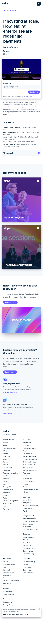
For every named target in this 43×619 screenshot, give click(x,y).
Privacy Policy (28, 96)
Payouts (6, 495)
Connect (6, 462)
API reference (28, 540)
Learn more (7, 413)
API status (26, 543)
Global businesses (29, 462)
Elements (6, 470)
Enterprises (27, 442)
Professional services (30, 505)
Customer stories (9, 564)
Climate (5, 459)
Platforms (26, 473)
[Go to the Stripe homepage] (5, 431)
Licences (6, 586)
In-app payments (29, 465)
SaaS (25, 476)
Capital (5, 454)
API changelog (28, 545)
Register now (9, 302)
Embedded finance (29, 456)
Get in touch (9, 372)
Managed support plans (11, 605)
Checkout (6, 456)
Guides (5, 562)
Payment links (8, 490)
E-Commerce (27, 454)
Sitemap (6, 589)
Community (7, 570)
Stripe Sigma (7, 503)
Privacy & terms (8, 578)
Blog (4, 567)
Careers (26, 564)
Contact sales (28, 573)
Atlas (5, 445)
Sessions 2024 (9, 10)
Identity (6, 476)
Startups (26, 445)
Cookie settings (8, 591)
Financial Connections (10, 473)
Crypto (5, 465)
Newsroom (27, 567)
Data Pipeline (7, 467)
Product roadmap (29, 562)
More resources (8, 594)
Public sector (27, 508)
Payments (6, 492)
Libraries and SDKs (29, 548)
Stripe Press (27, 570)
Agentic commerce (29, 448)
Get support (7, 602)
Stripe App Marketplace (31, 521)
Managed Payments (10, 487)
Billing (5, 451)
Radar (5, 498)
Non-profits (27, 503)
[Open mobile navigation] (39, 4)
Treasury (6, 512)
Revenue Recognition (10, 501)
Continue (33, 92)
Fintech (25, 484)
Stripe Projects (28, 551)
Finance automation (30, 459)
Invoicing (6, 479)
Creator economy (29, 481)
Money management (30, 470)
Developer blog (28, 554)
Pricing (5, 442)
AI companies (27, 479)
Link (4, 484)
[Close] (39, 609)
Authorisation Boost (10, 448)
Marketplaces (28, 467)
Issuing (5, 481)
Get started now (9, 393)
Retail (25, 511)
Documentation (28, 537)
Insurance (26, 495)
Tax (4, 506)
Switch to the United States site (14, 614)
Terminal (6, 509)
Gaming (25, 487)
